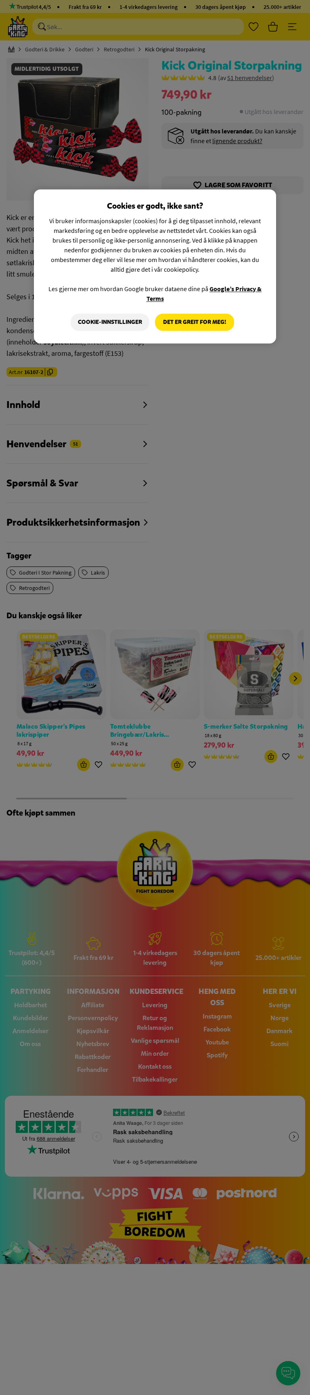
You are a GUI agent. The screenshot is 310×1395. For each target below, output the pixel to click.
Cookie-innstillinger (110, 322)
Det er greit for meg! (194, 322)
